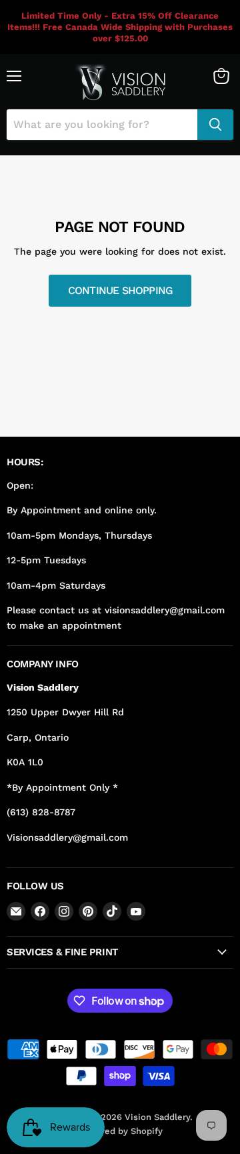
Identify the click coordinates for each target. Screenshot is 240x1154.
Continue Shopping (120, 290)
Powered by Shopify (120, 1131)
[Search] (215, 124)
